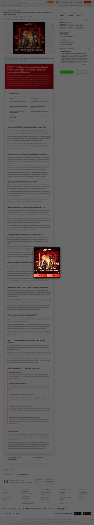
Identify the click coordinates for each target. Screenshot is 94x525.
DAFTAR (40, 275)
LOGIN (53, 275)
